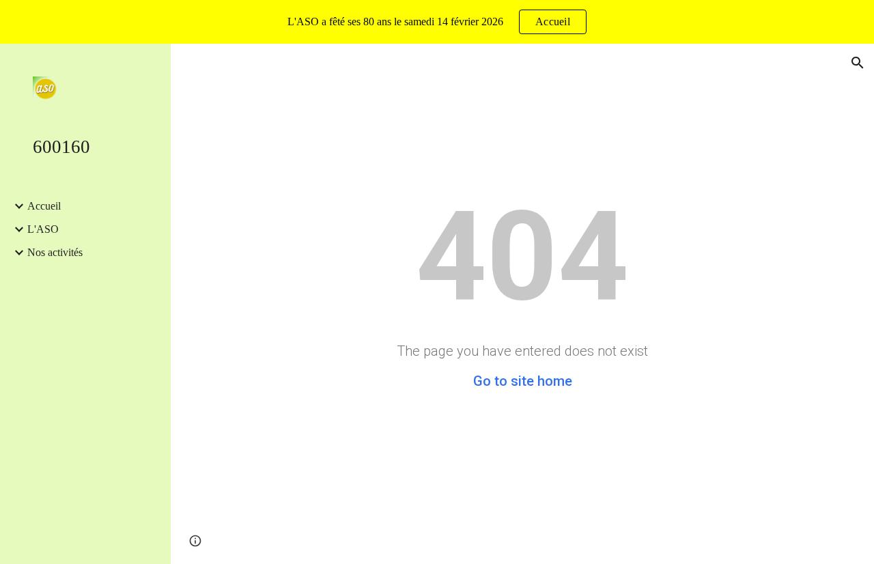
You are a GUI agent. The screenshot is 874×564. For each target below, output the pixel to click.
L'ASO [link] (43, 229)
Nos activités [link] (55, 252)
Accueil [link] (44, 206)
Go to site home (522, 381)
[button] (857, 62)
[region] (437, 22)
